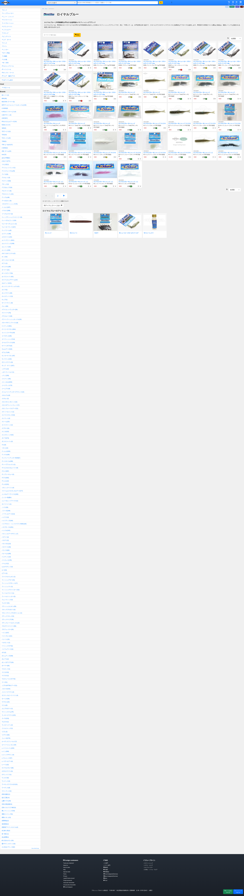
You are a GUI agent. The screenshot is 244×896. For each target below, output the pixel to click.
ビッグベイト (7, 36)
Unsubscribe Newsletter (69, 885)
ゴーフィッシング (8, 339)
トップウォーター (8, 13)
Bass (106, 878)
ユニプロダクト (7, 708)
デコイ (5, 471)
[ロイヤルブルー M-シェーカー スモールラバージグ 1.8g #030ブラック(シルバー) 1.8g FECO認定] (205, 50)
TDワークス (6, 131)
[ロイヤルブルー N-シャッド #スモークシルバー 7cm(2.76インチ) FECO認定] (230, 81)
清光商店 (5, 824)
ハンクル (6, 530)
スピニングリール (8, 66)
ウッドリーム (6, 230)
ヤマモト (6, 702)
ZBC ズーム (6, 151)
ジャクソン (6, 378)
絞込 (77, 35)
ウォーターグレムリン (9, 224)
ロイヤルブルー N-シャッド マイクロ (154, 123)
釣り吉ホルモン (8, 840)
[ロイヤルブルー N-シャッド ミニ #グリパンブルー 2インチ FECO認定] (55, 170)
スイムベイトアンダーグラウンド (13, 392)
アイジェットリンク (8, 167)
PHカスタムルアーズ (9, 121)
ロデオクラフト (7, 771)
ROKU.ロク (6, 125)
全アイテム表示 (8, 80)
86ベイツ (5, 95)
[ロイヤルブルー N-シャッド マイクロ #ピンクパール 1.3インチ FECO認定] (55, 141)
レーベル (5, 764)
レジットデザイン (8, 754)
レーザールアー (7, 761)
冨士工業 (6, 797)
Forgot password (67, 880)
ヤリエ (4, 705)
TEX (4, 134)
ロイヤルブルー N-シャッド (127, 92)
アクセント (6, 177)
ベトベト (6, 639)
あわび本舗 (6, 158)
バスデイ (5, 540)
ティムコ (6, 451)
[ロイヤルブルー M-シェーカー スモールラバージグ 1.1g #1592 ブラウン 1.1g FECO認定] (130, 50)
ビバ (4, 570)
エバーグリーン (8, 240)
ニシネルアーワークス (10, 494)
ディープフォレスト (8, 464)
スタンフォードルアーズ (10, 408)
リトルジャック (7, 728)
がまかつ (6, 161)
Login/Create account (68, 878)
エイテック (6, 233)
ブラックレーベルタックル (10, 623)
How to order (66, 867)
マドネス (5, 675)
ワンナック (6, 781)
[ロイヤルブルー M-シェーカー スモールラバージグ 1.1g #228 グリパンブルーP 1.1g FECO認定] (155, 50)
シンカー (5, 49)
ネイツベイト (6, 504)
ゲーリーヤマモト (9, 329)
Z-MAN (5, 148)
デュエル (5, 481)
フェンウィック (7, 599)
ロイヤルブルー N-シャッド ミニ (203, 152)
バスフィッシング (148, 863)
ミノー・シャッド (8, 16)
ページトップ (239, 891)
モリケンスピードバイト (10, 695)
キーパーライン (7, 303)
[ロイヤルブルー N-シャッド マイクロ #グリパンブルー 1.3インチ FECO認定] (205, 112)
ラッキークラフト (9, 715)
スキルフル (6, 395)
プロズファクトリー (9, 626)
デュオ (5, 484)
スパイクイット (7, 425)
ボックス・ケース (8, 72)
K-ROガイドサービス (9, 111)
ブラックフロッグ (8, 616)
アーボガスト (6, 200)
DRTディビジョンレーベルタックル (14, 105)
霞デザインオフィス (8, 843)
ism (4, 154)
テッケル (6, 454)
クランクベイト (7, 26)
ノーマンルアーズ (8, 514)
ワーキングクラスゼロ (10, 784)
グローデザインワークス (10, 322)
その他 (5, 59)
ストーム (6, 421)
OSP (5, 118)
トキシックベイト (8, 487)
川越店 (106, 869)
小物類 (5, 56)
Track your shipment (68, 863)
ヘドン (5, 632)
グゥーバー (6, 312)
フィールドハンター (8, 596)
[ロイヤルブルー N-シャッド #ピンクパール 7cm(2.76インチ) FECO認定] (55, 112)
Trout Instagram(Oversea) (111, 874)
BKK (4, 98)
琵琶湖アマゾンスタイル (10, 827)
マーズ (4, 682)
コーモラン (7, 336)
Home (46, 8)
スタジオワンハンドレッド (10, 405)
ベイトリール (7, 69)
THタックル (6, 138)
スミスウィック (8, 435)
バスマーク (6, 547)
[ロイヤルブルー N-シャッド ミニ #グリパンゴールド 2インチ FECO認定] (230, 141)
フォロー (6, 603)
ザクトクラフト (7, 362)
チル (4, 444)
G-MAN (5, 108)
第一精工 (5, 834)
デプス (5, 477)
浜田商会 (5, 820)
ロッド (5, 10)
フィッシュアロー (8, 580)
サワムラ (6, 352)
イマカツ (6, 210)
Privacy (65, 876)
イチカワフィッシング (10, 204)
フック (5, 43)
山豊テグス (6, 801)
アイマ (5, 174)
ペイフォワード (7, 649)
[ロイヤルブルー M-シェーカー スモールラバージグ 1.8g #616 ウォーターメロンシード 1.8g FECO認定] (80, 81)
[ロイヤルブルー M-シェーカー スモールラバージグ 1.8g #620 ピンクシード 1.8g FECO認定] (105, 81)
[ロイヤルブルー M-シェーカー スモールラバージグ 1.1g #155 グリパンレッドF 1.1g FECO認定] (105, 50)
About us (65, 865)
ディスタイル (7, 461)
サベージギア (7, 345)
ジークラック (7, 385)
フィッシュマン (7, 586)
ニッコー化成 (6, 497)
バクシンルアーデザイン (10, 533)
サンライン (7, 359)
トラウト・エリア (148, 865)
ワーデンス (6, 787)
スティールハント (8, 412)
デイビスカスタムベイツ (10, 468)
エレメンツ (6, 247)
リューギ (6, 738)
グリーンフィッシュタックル (12, 319)
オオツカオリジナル (8, 253)
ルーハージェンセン (9, 745)
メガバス (6, 689)
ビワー (4, 573)
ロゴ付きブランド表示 (20, 847)
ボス (4, 652)
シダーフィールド (8, 372)
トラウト (232, 6)
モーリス (6, 698)
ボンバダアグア (8, 662)
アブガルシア (7, 187)
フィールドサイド (8, 593)
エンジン (6, 250)
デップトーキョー (8, 474)
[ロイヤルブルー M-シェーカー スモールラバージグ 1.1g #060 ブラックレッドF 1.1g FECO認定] (80, 50)
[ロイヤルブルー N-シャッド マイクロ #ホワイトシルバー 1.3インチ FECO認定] (130, 141)
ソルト (237, 6)
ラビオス (5, 721)
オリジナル (6, 266)
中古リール (6, 87)
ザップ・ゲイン (8, 365)
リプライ (6, 735)
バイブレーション (8, 23)
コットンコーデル (8, 332)
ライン (5, 46)
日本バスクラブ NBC (9, 807)
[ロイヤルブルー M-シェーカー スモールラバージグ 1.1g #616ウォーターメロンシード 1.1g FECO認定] (180, 50)
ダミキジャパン (7, 441)
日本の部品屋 (7, 804)
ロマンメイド (6, 774)
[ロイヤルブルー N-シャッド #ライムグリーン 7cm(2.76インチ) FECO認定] (130, 112)
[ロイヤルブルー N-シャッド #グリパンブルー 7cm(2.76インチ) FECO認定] (205, 81)
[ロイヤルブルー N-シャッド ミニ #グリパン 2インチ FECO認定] (205, 141)
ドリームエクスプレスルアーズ (12, 491)
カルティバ (7, 283)
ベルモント (6, 642)
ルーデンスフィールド (9, 741)
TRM (4, 141)
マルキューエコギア (8, 679)
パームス (5, 563)
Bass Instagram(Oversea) (111, 876)
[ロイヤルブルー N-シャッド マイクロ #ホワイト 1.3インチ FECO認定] (105, 141)
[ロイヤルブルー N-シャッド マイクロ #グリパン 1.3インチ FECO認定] (155, 112)
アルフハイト (6, 191)
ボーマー (6, 665)
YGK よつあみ (7, 144)
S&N (4, 128)
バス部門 (105, 863)
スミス (5, 431)
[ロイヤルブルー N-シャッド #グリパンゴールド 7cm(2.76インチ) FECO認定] (180, 81)
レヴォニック (7, 758)
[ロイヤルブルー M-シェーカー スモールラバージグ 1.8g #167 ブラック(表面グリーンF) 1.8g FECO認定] (55, 81)
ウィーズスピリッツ (9, 220)
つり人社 (5, 164)
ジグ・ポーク (7, 39)
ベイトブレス (7, 636)
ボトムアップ (7, 656)
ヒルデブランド (7, 566)
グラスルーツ (7, 316)
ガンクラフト (7, 293)
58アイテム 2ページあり (52, 205)
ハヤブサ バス (7, 527)
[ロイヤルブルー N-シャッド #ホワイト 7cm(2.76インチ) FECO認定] (80, 112)
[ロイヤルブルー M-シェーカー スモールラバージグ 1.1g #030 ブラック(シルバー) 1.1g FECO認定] (55, 50)
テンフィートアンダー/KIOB (11, 458)
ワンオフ (5, 778)
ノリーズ (6, 510)
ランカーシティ (7, 725)
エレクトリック (8, 243)
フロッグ (5, 33)
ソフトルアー (7, 29)
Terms (64, 874)
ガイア (4, 289)
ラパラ (5, 718)
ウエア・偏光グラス (9, 76)
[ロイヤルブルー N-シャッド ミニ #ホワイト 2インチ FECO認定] (130, 170)
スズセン (5, 398)
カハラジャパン (8, 276)
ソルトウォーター (148, 867)
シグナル (5, 369)
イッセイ (6, 207)
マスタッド (6, 669)
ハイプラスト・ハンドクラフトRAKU (14, 524)
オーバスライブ (7, 273)
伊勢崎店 (107, 871)
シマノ (5, 375)
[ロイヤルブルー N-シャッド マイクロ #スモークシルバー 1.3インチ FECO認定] (230, 112)
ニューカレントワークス (10, 501)
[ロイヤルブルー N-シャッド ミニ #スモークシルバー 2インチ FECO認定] (80, 170)
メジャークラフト (8, 692)
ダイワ (5, 438)
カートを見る (228, 891)
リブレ (4, 731)
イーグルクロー (7, 214)
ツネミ (5, 448)
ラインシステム (8, 712)
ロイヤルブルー (8, 768)
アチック (5, 184)
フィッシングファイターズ (10, 590)
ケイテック (7, 326)
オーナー (6, 270)
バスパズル (6, 543)
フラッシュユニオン (9, 606)
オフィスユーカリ (8, 260)
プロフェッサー (8, 629)
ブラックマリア (8, 619)
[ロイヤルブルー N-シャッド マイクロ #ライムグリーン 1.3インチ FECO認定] (155, 141)
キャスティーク (7, 296)
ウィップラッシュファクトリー (12, 217)
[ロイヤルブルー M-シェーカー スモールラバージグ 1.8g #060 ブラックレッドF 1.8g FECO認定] (230, 50)
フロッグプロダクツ (8, 609)
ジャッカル (7, 382)
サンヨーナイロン (8, 355)
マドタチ (5, 672)
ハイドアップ (7, 520)
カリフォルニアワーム (10, 280)
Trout (106, 880)
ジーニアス (6, 388)
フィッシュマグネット (10, 583)
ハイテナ (5, 517)
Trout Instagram (68, 887)
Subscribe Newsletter (68, 882)
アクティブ (6, 181)
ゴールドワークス (8, 342)
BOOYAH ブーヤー (8, 101)
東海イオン (6, 817)
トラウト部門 (106, 865)
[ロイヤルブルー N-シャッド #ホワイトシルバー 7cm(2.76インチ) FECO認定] (105, 112)
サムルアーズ (7, 349)
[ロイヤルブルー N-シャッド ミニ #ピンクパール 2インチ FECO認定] (105, 170)
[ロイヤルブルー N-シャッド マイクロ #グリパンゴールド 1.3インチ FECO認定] (180, 112)
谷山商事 (5, 837)
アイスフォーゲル (8, 171)
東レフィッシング (8, 810)
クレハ (5, 306)
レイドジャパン (8, 748)
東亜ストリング (7, 814)
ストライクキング (8, 415)
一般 (242, 6)
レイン (5, 751)
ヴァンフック (6, 791)
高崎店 (106, 867)
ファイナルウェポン (8, 576)
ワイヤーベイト (7, 20)
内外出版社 (6, 794)
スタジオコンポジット (9, 402)
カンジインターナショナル (10, 286)
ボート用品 (6, 53)
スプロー (5, 428)
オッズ (4, 256)
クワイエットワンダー (10, 309)
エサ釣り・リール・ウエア (150, 869)
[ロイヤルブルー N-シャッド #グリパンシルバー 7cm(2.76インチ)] (130, 81)
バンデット (6, 557)
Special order (66, 871)
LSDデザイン (6, 115)
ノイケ (5, 507)
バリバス (6, 550)
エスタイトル (7, 237)
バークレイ (7, 560)
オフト (4, 263)
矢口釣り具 (6, 830)
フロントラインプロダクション (12, 613)
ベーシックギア (7, 646)
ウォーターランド (9, 227)
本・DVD (5, 62)
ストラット (6, 418)
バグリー (5, 537)
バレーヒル (6, 553)
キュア (4, 299)
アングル (6, 197)
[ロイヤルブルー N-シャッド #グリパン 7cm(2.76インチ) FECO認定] (155, 81)
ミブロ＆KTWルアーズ (9, 685)
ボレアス (5, 659)
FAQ (64, 869)
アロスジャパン (8, 194)
